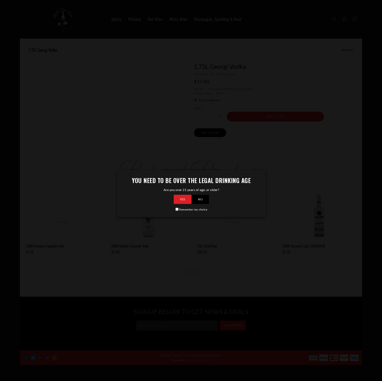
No (200, 199)
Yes (182, 199)
